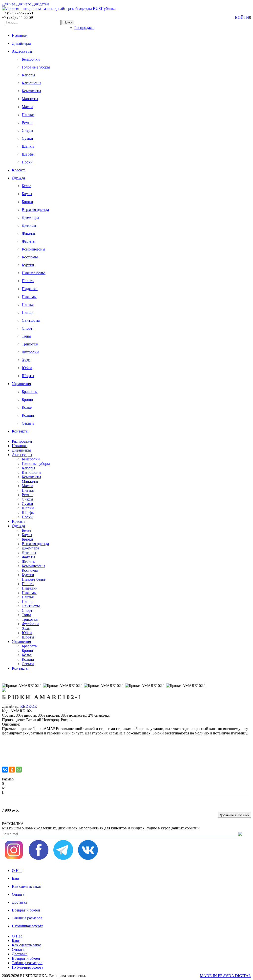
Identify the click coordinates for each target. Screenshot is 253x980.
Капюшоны (31, 83)
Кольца (28, 415)
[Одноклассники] (12, 770)
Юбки (27, 368)
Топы (26, 336)
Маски (27, 107)
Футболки (30, 352)
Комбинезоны (33, 249)
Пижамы (29, 297)
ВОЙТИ (242, 17)
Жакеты (28, 233)
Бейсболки (31, 59)
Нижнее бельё (33, 273)
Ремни (27, 122)
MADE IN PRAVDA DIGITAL (225, 976)
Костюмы (30, 257)
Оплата (18, 894)
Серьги (28, 423)
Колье (27, 407)
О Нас (17, 870)
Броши (27, 399)
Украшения (21, 384)
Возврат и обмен (26, 910)
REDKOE (28, 706)
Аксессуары (22, 51)
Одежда (18, 178)
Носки (27, 162)
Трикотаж (30, 344)
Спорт (27, 328)
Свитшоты (31, 320)
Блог (16, 878)
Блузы (27, 194)
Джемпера (30, 217)
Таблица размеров (27, 918)
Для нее (8, 4)
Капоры (28, 75)
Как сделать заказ (26, 886)
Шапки (28, 146)
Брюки (27, 202)
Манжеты (30, 99)
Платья (28, 304)
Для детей (40, 4)
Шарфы (28, 154)
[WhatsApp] (19, 770)
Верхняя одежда (35, 209)
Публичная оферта (27, 926)
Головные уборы (36, 67)
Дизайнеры (21, 43)
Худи (26, 360)
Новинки (19, 35)
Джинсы (29, 225)
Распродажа (84, 27)
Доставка (19, 902)
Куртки (28, 265)
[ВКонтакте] (5, 770)
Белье (26, 186)
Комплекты (31, 91)
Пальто (28, 281)
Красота (18, 170)
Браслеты (30, 391)
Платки (28, 115)
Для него (23, 4)
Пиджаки (30, 289)
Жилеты (29, 241)
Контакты (20, 431)
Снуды (27, 130)
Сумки (27, 138)
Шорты (28, 376)
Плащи (28, 312)
